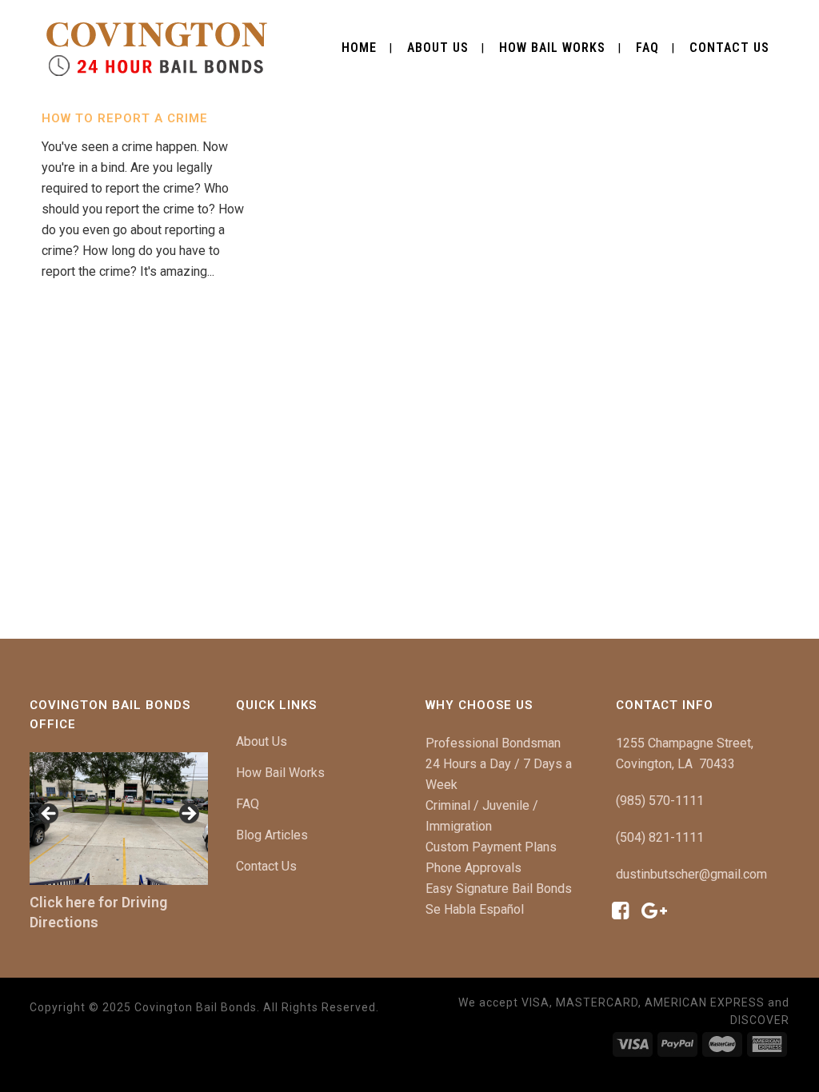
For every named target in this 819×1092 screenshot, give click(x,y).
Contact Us (266, 866)
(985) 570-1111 (660, 800)
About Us (261, 741)
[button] (50, 815)
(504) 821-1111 (660, 837)
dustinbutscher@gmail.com (691, 874)
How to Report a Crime (125, 118)
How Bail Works (280, 772)
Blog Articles (272, 835)
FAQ (247, 803)
